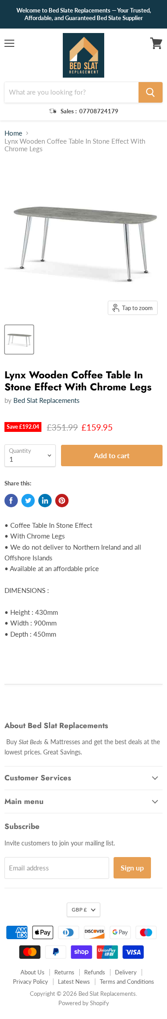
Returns (64, 972)
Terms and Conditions (127, 981)
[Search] (150, 92)
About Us (32, 972)
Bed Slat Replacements (46, 400)
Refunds (94, 972)
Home (13, 133)
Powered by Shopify (83, 1003)
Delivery (126, 972)
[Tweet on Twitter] (28, 500)
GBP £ (79, 909)
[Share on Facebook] (11, 500)
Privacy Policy (30, 981)
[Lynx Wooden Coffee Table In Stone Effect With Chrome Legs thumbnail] (19, 339)
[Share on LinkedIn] (45, 500)
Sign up (132, 867)
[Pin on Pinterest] (62, 500)
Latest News (74, 981)
